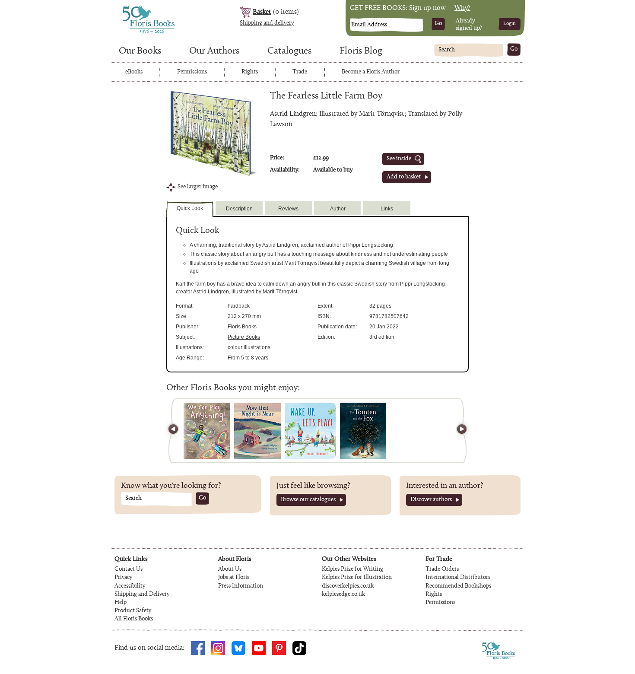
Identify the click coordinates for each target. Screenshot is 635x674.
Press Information (240, 586)
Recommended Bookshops (458, 586)
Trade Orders (442, 569)
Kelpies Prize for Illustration (357, 578)
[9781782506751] (257, 431)
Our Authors (214, 51)
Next (458, 430)
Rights (249, 72)
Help (120, 603)
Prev (177, 430)
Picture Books (244, 337)
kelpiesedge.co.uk (343, 594)
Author (338, 209)
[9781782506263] (310, 431)
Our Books (140, 51)
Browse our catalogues (308, 500)
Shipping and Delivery (141, 594)
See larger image (198, 187)
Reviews (288, 209)
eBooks (134, 72)
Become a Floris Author (371, 72)
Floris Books (132, 7)
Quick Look (190, 208)
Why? (462, 8)
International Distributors (457, 578)
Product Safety (132, 611)
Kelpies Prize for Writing (352, 569)
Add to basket (404, 177)
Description (239, 209)
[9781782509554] (207, 431)
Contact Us (128, 569)
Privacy (123, 578)
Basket (262, 12)
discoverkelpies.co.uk (348, 586)
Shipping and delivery (267, 23)
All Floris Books (133, 619)
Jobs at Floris (233, 578)
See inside (399, 159)
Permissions (192, 72)
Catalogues (289, 51)
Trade (299, 72)
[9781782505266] (363, 431)
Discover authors (431, 500)
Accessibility (129, 586)
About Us (229, 569)
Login (509, 23)
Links (387, 209)
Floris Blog (361, 51)
